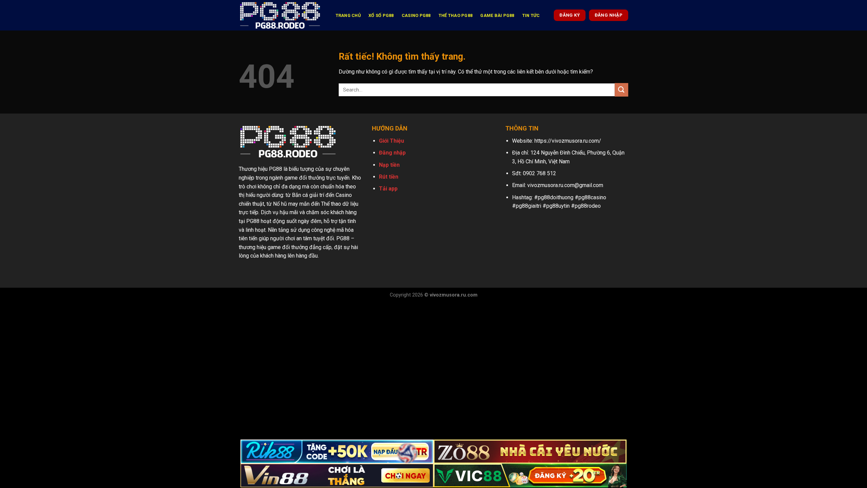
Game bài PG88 (497, 15)
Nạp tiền (389, 165)
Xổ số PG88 (381, 15)
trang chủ (348, 15)
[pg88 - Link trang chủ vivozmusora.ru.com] (280, 15)
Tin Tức (531, 15)
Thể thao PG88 (455, 15)
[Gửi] (621, 89)
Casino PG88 (416, 15)
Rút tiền (388, 177)
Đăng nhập (392, 152)
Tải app (388, 188)
